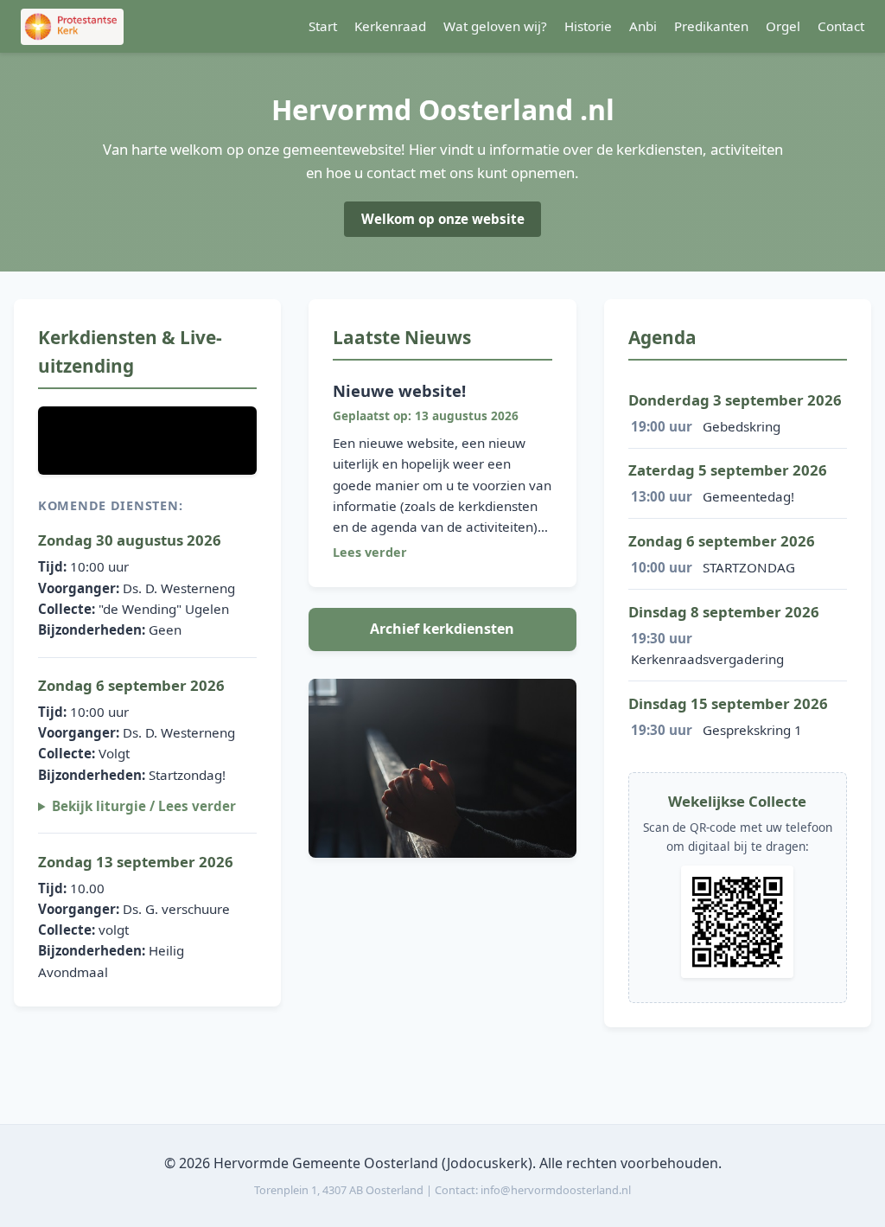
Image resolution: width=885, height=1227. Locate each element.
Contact (841, 26)
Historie (588, 26)
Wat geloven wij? (495, 26)
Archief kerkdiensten (442, 628)
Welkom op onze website (443, 218)
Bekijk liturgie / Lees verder (144, 806)
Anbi (643, 26)
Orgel (783, 26)
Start (323, 26)
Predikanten (711, 26)
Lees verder (370, 552)
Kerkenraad (390, 26)
